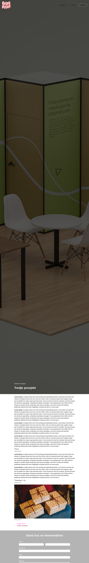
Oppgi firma (22, 561)
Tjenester (62, 5)
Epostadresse (22, 548)
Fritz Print (16, 383)
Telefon (21, 554)
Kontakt (83, 5)
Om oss (74, 5)
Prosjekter (22, 383)
